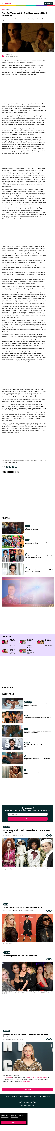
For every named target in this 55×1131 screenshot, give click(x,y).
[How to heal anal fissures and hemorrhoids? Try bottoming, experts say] (12, 703)
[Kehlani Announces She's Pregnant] (40, 642)
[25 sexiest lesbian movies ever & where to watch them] (12, 717)
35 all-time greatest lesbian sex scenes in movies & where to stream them (37, 731)
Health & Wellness (28, 701)
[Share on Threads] (13, 467)
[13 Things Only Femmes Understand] (22, 650)
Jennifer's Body (37, 1077)
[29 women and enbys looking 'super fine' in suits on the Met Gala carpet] (27, 852)
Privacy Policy (5, 1117)
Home (3, 9)
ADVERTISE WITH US (28, 1096)
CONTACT (7, 1096)
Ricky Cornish (8, 1039)
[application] (28, 592)
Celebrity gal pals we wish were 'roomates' (20, 956)
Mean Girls (44, 1077)
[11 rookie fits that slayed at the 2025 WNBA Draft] (27, 928)
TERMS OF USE (46, 1096)
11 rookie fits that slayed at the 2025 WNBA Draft (22, 907)
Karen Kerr (9, 54)
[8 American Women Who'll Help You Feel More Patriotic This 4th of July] (22, 642)
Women (8, 9)
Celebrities (27, 526)
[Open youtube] (34, 1102)
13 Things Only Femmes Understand (30, 650)
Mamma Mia (29, 1077)
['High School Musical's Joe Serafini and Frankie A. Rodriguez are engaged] (13, 527)
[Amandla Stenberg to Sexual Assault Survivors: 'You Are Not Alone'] (5, 650)
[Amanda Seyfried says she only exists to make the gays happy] (27, 1056)
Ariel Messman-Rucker (10, 910)
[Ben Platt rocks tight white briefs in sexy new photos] (12, 744)
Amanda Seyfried (7, 1077)
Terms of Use (14, 1117)
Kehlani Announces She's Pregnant (48, 641)
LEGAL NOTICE (27, 1099)
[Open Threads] (27, 1102)
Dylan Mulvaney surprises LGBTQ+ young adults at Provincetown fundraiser (38, 542)
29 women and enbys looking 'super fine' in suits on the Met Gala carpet (26, 831)
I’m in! (27, 819)
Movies (26, 715)
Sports (6, 904)
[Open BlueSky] (24, 1102)
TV (25, 553)
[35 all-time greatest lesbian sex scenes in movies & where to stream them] (12, 730)
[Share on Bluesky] (16, 467)
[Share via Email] (10, 467)
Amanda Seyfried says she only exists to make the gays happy (25, 1035)
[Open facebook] (20, 1102)
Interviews (7, 1031)
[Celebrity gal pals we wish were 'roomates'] (27, 976)
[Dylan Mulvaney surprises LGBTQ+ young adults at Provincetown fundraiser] (13, 541)
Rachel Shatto (8, 835)
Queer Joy (27, 539)
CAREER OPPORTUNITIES (17, 1096)
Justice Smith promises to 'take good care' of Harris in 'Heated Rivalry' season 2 (39, 570)
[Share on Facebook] (7, 467)
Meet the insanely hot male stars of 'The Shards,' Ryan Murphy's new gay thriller (38, 556)
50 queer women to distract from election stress (12, 643)
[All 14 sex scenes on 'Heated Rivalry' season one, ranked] (12, 758)
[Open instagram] (31, 1102)
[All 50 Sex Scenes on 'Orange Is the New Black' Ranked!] (12, 771)
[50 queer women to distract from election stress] (5, 642)
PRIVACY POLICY (38, 1096)
